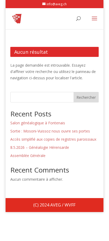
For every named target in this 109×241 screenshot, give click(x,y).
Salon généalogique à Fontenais (37, 122)
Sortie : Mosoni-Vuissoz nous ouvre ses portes (50, 131)
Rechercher (86, 97)
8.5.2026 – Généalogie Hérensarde (39, 147)
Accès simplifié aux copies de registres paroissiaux (53, 139)
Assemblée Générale (28, 155)
